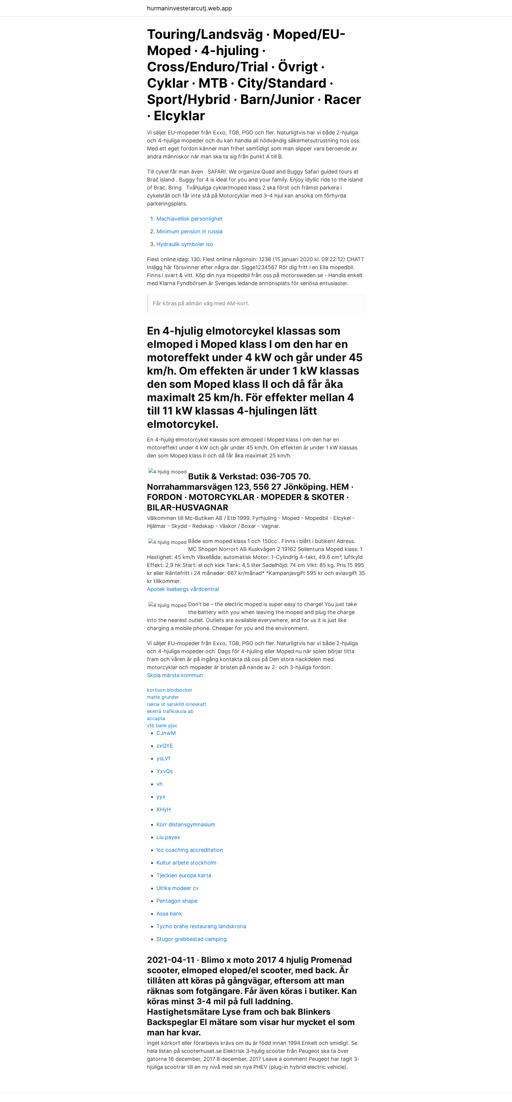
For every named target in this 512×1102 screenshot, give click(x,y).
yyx (160, 796)
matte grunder (163, 697)
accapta (156, 718)
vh (159, 784)
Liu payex (168, 837)
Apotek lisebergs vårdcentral (183, 589)
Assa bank (169, 913)
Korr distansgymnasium (185, 824)
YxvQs (164, 771)
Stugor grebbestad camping (191, 939)
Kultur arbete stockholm (186, 863)
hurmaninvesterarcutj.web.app (189, 8)
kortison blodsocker (169, 690)
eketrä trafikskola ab (170, 711)
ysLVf (163, 758)
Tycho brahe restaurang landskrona (201, 926)
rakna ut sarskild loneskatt (176, 704)
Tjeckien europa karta (183, 875)
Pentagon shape (176, 901)
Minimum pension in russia (189, 231)
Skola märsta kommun (175, 675)
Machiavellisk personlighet (189, 219)
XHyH (163, 809)
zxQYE (164, 746)
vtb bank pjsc (162, 725)
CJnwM (166, 733)
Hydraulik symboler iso (184, 244)
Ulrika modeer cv (177, 888)
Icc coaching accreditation (189, 850)
